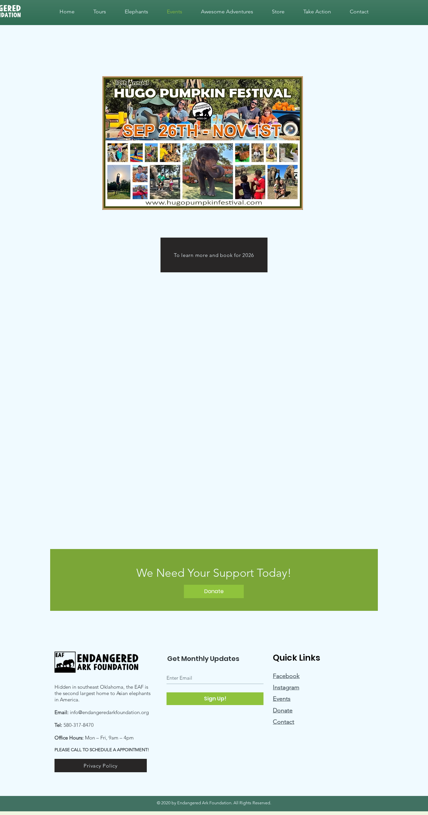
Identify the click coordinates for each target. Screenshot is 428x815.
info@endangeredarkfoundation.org (109, 712)
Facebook (286, 676)
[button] (317, 11)
